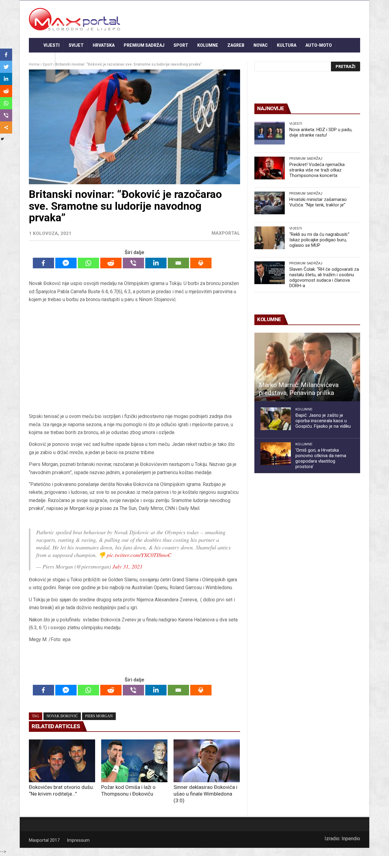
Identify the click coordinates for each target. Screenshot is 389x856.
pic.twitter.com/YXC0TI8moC (139, 555)
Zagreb (235, 45)
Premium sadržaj (144, 45)
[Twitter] (6, 67)
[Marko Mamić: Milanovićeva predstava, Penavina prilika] (307, 367)
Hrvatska (104, 45)
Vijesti (51, 45)
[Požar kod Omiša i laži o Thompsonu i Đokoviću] (134, 761)
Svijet (76, 45)
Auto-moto (318, 45)
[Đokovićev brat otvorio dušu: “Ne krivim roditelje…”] (62, 761)
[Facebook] (43, 263)
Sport (181, 45)
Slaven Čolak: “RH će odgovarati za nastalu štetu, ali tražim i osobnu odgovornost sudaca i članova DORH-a (324, 277)
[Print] (201, 263)
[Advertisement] (134, 358)
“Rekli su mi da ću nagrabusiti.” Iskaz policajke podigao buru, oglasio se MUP (319, 240)
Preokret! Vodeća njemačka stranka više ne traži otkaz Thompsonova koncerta (317, 170)
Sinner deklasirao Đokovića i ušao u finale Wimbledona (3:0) (205, 793)
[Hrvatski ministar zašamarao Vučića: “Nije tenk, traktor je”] (269, 203)
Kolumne (207, 45)
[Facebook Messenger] (66, 263)
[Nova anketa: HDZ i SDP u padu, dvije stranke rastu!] (269, 133)
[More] (6, 127)
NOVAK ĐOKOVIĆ (62, 716)
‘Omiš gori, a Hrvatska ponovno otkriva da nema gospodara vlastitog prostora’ (320, 458)
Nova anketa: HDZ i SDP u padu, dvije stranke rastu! (320, 132)
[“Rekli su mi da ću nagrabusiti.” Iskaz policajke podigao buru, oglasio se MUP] (269, 237)
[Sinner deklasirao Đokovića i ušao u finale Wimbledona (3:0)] (207, 761)
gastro (42, 59)
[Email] (178, 263)
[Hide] (2, 139)
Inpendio (351, 838)
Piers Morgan (99, 716)
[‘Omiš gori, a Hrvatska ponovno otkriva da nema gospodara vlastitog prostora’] (275, 453)
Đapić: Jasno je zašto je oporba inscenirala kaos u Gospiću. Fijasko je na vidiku (323, 421)
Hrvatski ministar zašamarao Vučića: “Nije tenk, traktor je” (318, 202)
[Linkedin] (156, 263)
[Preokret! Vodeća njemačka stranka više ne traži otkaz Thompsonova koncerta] (269, 168)
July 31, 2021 (127, 566)
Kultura (286, 45)
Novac (260, 45)
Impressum (78, 840)
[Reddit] (111, 263)
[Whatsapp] (88, 263)
